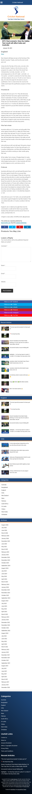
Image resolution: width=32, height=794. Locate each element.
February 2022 (5, 649)
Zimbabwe (4, 514)
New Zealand (4, 495)
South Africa (4, 503)
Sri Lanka (3, 506)
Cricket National (17, 2)
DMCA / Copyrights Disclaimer (9, 745)
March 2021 (4, 679)
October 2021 (5, 660)
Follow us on (11, 301)
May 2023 (4, 609)
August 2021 (4, 665)
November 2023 (5, 592)
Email (3, 273)
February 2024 (5, 584)
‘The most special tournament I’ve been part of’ (14, 759)
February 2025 (5, 552)
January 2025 (5, 554)
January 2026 (5, 538)
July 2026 (4, 527)
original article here (21, 222)
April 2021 (4, 676)
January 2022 (5, 652)
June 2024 (4, 573)
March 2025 (4, 549)
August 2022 (4, 633)
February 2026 (5, 535)
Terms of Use (19, 786)
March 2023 (4, 614)
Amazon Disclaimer (6, 743)
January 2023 (5, 619)
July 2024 (4, 571)
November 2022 (5, 625)
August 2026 (4, 525)
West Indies (4, 511)
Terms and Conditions (7, 751)
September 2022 (5, 630)
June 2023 (4, 606)
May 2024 (4, 576)
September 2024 (5, 565)
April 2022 (4, 644)
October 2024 (5, 562)
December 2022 (5, 622)
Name (3, 265)
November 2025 (5, 541)
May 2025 (4, 546)
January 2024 (5, 587)
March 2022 (4, 646)
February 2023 (5, 617)
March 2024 (4, 581)
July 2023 (4, 603)
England (4, 52)
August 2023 (4, 600)
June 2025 (4, 543)
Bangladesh (4, 487)
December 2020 (5, 687)
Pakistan (3, 501)
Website (3, 281)
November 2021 (5, 657)
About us (3, 740)
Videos (3, 509)
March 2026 (4, 533)
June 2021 (4, 671)
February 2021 (5, 682)
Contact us (4, 737)
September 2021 (5, 663)
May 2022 (4, 641)
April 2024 (4, 579)
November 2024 (5, 560)
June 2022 (4, 638)
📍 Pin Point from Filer (7, 761)
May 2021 (4, 674)
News (2, 54)
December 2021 (5, 655)
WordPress (13, 789)
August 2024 (4, 568)
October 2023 (5, 595)
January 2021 (5, 684)
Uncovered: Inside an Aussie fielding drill (12, 769)
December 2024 (5, 557)
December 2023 (5, 590)
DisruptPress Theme (22, 789)
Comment (4, 246)
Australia (3, 484)
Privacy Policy (4, 748)
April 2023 (4, 611)
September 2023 (5, 598)
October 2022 (5, 628)
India (2, 492)
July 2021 (4, 668)
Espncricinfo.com (5, 222)
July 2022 (4, 636)
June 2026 (4, 530)
